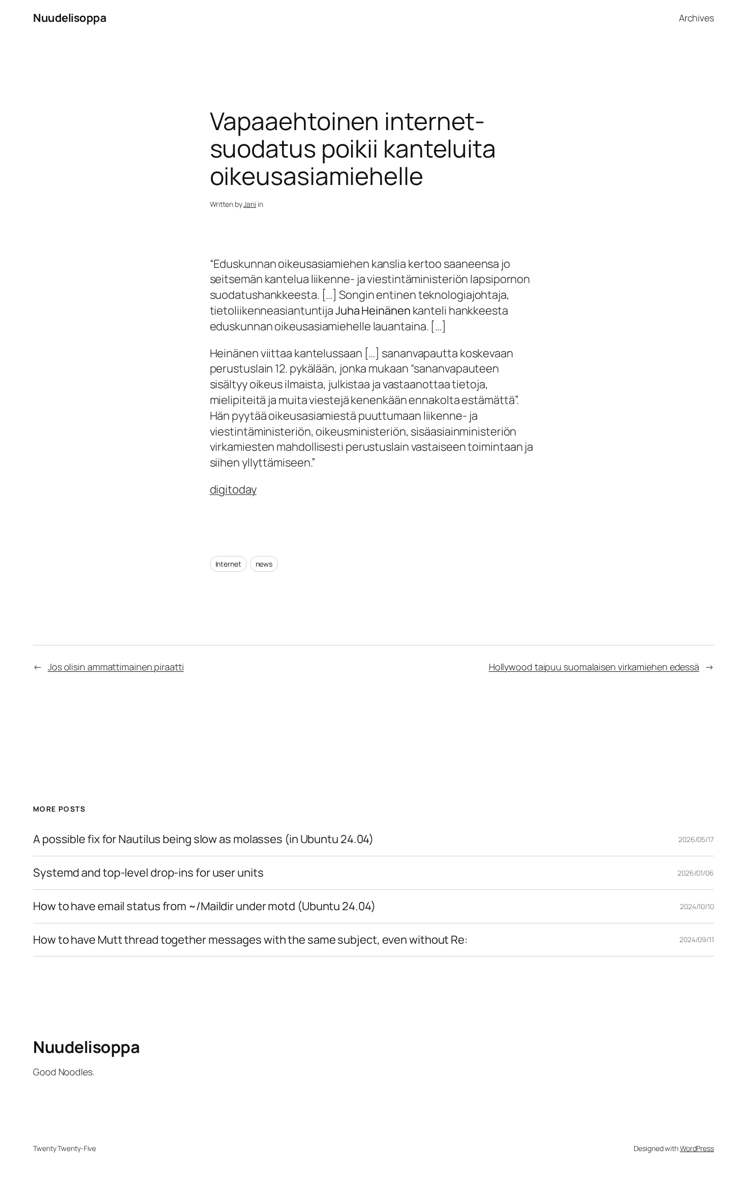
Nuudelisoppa (69, 17)
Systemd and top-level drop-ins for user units (148, 872)
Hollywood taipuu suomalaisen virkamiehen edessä (594, 667)
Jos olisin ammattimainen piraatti (116, 667)
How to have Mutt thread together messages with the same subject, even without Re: (250, 940)
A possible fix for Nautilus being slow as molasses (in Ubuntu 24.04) (203, 839)
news (264, 564)
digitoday (233, 489)
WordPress (697, 1148)
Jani (249, 204)
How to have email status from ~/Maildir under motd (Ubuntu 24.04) (204, 906)
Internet (228, 564)
